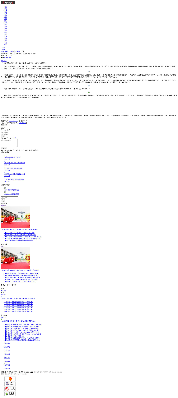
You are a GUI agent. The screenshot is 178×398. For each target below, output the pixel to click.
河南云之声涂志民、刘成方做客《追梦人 (22, 338)
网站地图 (7, 354)
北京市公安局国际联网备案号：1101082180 (48, 372)
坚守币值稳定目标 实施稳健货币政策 (19, 233)
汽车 (5, 24)
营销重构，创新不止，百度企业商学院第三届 (22, 277)
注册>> (15, 138)
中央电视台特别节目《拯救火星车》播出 (22, 340)
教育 (5, 32)
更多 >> (3, 205)
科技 (5, 19)
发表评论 (3, 148)
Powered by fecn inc (21, 374)
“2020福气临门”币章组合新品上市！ (19, 281)
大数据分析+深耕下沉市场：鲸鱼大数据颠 (22, 334)
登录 (3, 49)
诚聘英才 (7, 343)
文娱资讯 (17, 51)
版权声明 (7, 347)
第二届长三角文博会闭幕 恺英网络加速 (21, 332)
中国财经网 (4, 51)
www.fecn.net (13, 121)
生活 (5, 42)
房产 (5, 26)
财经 (5, 15)
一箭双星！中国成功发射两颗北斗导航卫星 (18, 298)
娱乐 (5, 21)
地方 (5, 44)
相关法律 (7, 350)
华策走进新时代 (14, 336)
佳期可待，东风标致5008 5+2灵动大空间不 (21, 273)
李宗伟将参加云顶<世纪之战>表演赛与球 (22, 238)
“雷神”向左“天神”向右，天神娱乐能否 (21, 328)
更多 (6, 23)
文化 (5, 36)
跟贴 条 (4, 61)
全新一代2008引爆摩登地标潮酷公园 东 (21, 275)
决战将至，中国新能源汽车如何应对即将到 (19, 229)
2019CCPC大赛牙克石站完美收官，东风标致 (20, 270)
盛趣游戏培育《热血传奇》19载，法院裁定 (23, 324)
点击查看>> (22, 123)
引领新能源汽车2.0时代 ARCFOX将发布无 (22, 237)
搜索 (2, 201)
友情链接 (7, 361)
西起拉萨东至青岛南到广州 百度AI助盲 (21, 279)
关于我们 (7, 365)
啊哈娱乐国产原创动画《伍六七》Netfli (21, 326)
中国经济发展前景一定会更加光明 (18, 240)
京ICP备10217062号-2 (8, 374)
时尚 (5, 17)
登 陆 (2, 136)
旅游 (5, 28)
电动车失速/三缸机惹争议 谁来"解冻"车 (20, 235)
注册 (3, 47)
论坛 (5, 30)
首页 (5, 7)
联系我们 (7, 368)
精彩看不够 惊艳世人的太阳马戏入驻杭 (18, 321)
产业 (5, 13)
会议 (5, 34)
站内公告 (7, 358)
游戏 (5, 38)
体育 (5, 11)
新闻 (5, 9)
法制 (5, 40)
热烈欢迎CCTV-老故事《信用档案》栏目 (22, 330)
